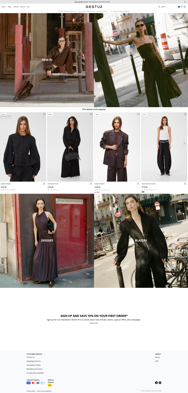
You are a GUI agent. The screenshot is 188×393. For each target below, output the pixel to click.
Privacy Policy (31, 391)
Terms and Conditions (44, 391)
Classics (16, 7)
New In (4, 7)
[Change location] (179, 6)
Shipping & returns (34, 361)
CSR (156, 361)
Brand (157, 357)
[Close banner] (184, 1)
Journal (22, 7)
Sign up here (94, 323)
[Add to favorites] (44, 114)
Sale (28, 7)
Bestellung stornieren (35, 369)
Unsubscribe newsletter (35, 373)
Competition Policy (34, 365)
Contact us (31, 357)
